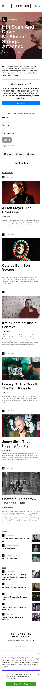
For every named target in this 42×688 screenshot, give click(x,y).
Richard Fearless (9, 558)
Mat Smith (7, 216)
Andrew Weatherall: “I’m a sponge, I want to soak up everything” (14, 577)
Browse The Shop (21, 684)
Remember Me (8, 133)
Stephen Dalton (8, 507)
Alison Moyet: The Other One (17, 210)
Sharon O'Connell (9, 274)
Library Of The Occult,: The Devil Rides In (21, 386)
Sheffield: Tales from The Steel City (19, 501)
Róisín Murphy (8, 549)
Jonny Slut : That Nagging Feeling (16, 444)
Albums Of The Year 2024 (14, 587)
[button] (39, 653)
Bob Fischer (7, 53)
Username (5, 117)
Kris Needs (7, 331)
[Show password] (37, 128)
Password (5, 125)
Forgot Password (8, 146)
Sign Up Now (21, 104)
